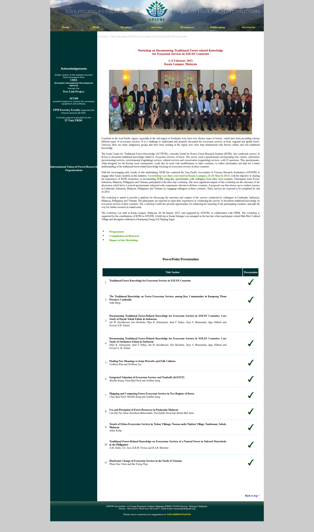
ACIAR (73, 98)
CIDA (73, 80)
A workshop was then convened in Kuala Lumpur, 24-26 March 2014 (188, 175)
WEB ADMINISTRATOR (179, 514)
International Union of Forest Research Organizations (73, 168)
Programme (116, 231)
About (95, 27)
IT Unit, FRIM (73, 120)
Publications (217, 27)
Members (126, 27)
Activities (156, 27)
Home (65, 27)
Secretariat (248, 27)
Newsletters (187, 27)
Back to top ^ (252, 495)
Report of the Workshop (123, 240)
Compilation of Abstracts (124, 235)
